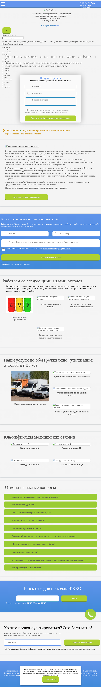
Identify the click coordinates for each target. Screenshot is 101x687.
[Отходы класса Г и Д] (72, 460)
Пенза (91, 41)
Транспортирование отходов (30, 404)
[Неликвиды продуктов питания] (50, 298)
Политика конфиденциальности (83, 675)
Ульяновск (16, 41)
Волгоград (74, 41)
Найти (74, 598)
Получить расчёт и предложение (26, 197)
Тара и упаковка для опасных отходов (72, 412)
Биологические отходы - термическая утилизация (50, 336)
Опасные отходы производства (19, 318)
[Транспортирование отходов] (30, 386)
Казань (45, 41)
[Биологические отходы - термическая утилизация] (50, 329)
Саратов (24, 41)
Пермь (4, 44)
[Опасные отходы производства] (19, 304)
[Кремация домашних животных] (72, 372)
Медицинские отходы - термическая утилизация (81, 305)
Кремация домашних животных (72, 376)
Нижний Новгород (35, 41)
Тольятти (58, 41)
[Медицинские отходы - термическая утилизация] (81, 298)
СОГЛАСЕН (51, 679)
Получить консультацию (82, 642)
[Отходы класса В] (30, 460)
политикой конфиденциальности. (57, 248)
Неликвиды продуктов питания (50, 305)
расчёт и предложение (50, 118)
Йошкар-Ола (83, 41)
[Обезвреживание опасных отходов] (72, 388)
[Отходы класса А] (30, 444)
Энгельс (20, 44)
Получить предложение (50, 257)
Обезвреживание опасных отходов (71, 393)
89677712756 (88, 3)
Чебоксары (12, 44)
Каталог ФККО (39, 603)
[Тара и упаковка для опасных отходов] (72, 406)
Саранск (66, 41)
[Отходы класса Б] (72, 444)
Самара (51, 41)
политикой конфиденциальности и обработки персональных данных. (47, 111)
